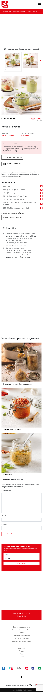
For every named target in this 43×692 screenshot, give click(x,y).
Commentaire (7, 491)
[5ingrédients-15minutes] (11, 668)
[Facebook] (21, 677)
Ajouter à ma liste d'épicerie (12, 217)
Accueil (4, 11)
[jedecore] (33, 668)
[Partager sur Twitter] (5, 118)
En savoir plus (21, 615)
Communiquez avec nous (21, 627)
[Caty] (19, 668)
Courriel (5, 524)
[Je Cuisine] (5, 4)
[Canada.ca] (33, 685)
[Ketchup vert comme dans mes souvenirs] (22, 362)
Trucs (21, 654)
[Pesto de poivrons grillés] (22, 408)
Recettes (9, 11)
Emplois (21, 633)
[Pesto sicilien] (22, 453)
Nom (4, 516)
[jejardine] (40, 668)
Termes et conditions (21, 638)
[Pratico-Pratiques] (4, 668)
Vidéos (21, 657)
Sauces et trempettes (19, 11)
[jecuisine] (26, 668)
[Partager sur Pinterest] (7, 118)
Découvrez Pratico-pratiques (22, 630)
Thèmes (21, 651)
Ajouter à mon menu (14, 164)
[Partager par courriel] (14, 118)
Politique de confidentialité (21, 641)
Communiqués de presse (21, 636)
